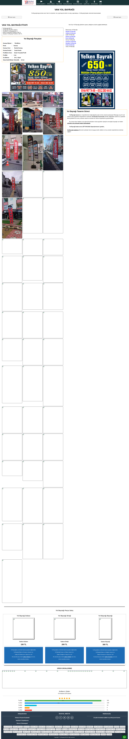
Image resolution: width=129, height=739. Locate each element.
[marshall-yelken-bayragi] (12, 420)
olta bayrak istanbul (41, 729)
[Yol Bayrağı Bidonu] (23, 628)
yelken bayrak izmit (110, 731)
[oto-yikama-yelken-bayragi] (12, 325)
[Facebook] (60, 717)
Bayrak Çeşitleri (41, 3)
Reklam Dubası (51, 3)
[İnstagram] (57, 717)
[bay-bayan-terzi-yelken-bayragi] (53, 325)
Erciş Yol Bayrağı (70, 38)
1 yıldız (20, 710)
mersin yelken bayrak (108, 726)
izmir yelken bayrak (98, 726)
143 (108, 702)
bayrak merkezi (74, 726)
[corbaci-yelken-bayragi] (12, 269)
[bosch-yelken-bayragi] (12, 152)
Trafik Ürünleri (40, 8)
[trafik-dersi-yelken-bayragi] (33, 541)
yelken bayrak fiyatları (79, 731)
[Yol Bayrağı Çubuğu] (64, 628)
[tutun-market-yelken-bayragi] (12, 350)
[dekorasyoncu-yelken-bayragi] (53, 352)
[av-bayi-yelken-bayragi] (53, 99)
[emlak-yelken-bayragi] (12, 246)
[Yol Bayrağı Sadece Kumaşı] (105, 628)
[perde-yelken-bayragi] (12, 468)
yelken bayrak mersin (53, 734)
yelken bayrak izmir (100, 731)
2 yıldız (20, 707)
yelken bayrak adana (89, 729)
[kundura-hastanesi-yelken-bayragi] (12, 121)
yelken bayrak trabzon (95, 734)
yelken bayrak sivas (85, 734)
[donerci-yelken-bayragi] (53, 215)
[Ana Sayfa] (29, 2)
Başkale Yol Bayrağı (70, 31)
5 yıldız (20, 700)
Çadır (100, 3)
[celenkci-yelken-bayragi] (33, 184)
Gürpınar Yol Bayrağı (71, 41)
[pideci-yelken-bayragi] (12, 447)
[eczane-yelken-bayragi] (53, 121)
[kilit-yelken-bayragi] (12, 99)
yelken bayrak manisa (43, 734)
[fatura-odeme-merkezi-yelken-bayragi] (12, 297)
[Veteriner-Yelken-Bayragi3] (12, 384)
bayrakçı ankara (34, 726)
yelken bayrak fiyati (69, 731)
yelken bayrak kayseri (120, 731)
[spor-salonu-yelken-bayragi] (53, 505)
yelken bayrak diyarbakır (47, 731)
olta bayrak (116, 726)
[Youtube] (72, 717)
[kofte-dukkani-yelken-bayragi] (53, 296)
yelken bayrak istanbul (90, 731)
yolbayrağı (103, 734)
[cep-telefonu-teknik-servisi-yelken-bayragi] (33, 99)
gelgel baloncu (90, 726)
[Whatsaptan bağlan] (124, 737)
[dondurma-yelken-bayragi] (33, 352)
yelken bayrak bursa (17, 731)
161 (108, 700)
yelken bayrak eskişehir (58, 731)
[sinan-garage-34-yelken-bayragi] (53, 269)
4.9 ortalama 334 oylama (64, 693)
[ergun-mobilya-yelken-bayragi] (33, 447)
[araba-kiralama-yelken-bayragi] (53, 447)
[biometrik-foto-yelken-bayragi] (33, 247)
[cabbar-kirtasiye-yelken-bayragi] (33, 420)
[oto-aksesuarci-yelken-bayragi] (53, 247)
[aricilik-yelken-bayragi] (53, 541)
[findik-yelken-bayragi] (53, 420)
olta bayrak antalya (23, 729)
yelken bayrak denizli (35, 731)
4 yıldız (20, 702)
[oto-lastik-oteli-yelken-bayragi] (33, 471)
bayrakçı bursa (42, 726)
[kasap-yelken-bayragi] (33, 296)
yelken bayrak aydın (120, 729)
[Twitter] (64, 717)
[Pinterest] (68, 717)
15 (107, 705)
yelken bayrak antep (110, 729)
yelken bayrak (81, 729)
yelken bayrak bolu (8, 731)
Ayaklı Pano (86, 3)
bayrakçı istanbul (50, 726)
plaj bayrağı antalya (73, 729)
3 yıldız (20, 705)
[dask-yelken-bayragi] (33, 505)
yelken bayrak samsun (74, 734)
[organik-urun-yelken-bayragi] (33, 215)
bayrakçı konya (66, 726)
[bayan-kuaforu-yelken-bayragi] (33, 120)
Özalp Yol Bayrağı (70, 44)
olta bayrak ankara (14, 729)
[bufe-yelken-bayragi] (12, 184)
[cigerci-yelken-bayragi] (53, 184)
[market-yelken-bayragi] (53, 386)
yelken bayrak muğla (63, 734)
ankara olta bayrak (8, 726)
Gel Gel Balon (94, 3)
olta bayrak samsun (50, 729)
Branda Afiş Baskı (77, 3)
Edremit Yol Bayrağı (70, 36)
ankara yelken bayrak (17, 726)
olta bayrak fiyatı (32, 729)
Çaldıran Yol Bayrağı (71, 33)
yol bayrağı (109, 734)
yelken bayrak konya (21, 734)
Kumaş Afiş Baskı (67, 3)
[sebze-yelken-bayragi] (12, 504)
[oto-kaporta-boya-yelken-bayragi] (53, 474)
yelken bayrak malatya (32, 734)
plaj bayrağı (64, 729)
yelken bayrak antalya (100, 729)
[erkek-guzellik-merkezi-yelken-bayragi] (33, 268)
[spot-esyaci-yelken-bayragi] (12, 537)
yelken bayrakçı (26, 731)
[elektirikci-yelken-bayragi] (33, 383)
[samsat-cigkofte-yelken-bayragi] (53, 152)
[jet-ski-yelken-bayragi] (12, 581)
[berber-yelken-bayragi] (12, 218)
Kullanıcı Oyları (64, 691)
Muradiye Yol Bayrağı (71, 43)
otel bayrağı (58, 729)
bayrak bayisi (26, 726)
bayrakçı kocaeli (58, 726)
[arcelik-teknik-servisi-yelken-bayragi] (33, 152)
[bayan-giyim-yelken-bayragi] (33, 325)
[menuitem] (41, 2)
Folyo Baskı (59, 3)
